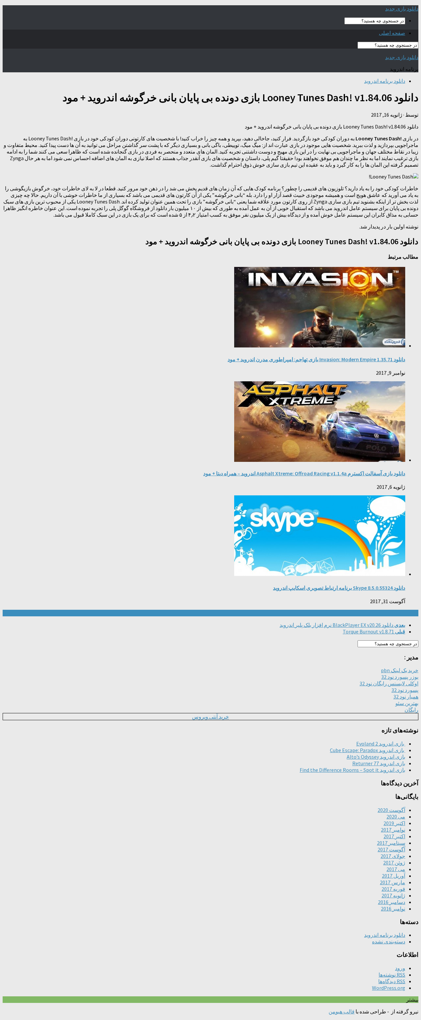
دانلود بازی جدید (401, 8)
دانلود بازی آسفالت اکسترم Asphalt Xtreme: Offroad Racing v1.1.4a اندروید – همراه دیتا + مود (304, 473)
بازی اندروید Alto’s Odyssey (376, 756)
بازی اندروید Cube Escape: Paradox (367, 750)
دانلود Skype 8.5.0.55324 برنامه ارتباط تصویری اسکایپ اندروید (339, 587)
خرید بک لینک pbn (399, 670)
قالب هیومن (342, 1011)
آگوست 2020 (391, 810)
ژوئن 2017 (394, 862)
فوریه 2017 (393, 889)
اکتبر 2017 (394, 836)
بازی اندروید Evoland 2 (380, 743)
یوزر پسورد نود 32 (399, 677)
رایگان (411, 709)
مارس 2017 (392, 882)
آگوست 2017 (391, 849)
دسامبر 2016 (391, 902)
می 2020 (395, 816)
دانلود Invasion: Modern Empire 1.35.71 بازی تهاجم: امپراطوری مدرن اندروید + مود (316, 359)
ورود (400, 968)
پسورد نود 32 (404, 690)
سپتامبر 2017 (391, 843)
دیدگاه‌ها (391, 981)
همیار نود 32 (405, 696)
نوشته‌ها (392, 974)
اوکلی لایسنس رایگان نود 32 (388, 683)
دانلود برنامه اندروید (384, 81)
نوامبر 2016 (393, 908)
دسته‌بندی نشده (388, 941)
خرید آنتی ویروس (210, 716)
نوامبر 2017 (393, 829)
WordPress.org (388, 987)
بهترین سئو (406, 703)
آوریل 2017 (393, 875)
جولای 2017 (393, 856)
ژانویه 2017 (393, 895)
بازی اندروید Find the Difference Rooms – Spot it (352, 770)
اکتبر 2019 (394, 823)
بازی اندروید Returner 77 (378, 763)
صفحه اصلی (392, 33)
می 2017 (395, 869)
